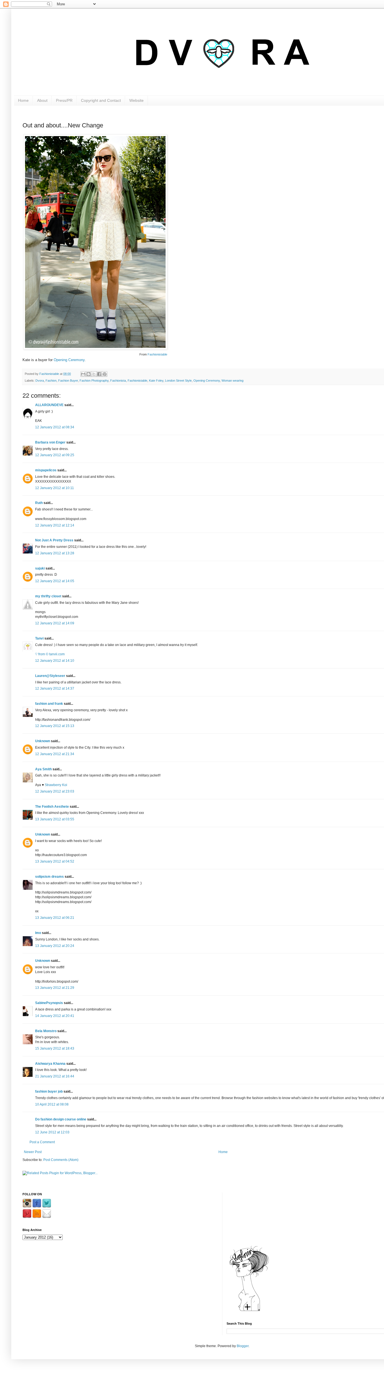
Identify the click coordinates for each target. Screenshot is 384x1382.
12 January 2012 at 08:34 (54, 427)
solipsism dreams (49, 877)
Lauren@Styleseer (50, 676)
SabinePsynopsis (49, 1003)
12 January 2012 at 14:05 (54, 581)
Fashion (51, 380)
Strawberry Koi (56, 785)
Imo (38, 933)
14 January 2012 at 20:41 (54, 1016)
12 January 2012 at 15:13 (54, 726)
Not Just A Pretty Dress (54, 540)
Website (136, 100)
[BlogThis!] (88, 374)
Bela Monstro (46, 1031)
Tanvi (39, 638)
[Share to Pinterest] (104, 374)
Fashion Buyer (68, 380)
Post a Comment (42, 1142)
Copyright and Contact (101, 100)
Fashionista (118, 380)
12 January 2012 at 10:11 (54, 488)
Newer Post (33, 1152)
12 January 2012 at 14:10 (54, 661)
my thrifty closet (48, 596)
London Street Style (178, 380)
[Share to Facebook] (99, 374)
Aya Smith (43, 769)
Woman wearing (232, 380)
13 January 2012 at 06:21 (54, 918)
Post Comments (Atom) (60, 1160)
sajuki (40, 568)
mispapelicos (46, 470)
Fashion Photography (94, 380)
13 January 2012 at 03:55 (54, 819)
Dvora (39, 380)
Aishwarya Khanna (50, 1064)
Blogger (243, 1346)
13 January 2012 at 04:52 (54, 861)
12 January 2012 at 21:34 (54, 754)
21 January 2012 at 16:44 (54, 1076)
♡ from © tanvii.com (50, 654)
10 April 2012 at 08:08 (52, 1104)
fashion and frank (49, 704)
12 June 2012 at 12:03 (52, 1132)
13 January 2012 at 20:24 (54, 946)
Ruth (39, 503)
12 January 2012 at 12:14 (54, 525)
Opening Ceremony (69, 360)
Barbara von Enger (50, 442)
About (42, 100)
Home (23, 100)
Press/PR (64, 100)
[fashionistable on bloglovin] (249, 1311)
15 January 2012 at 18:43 (54, 1048)
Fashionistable (157, 354)
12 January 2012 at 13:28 (54, 553)
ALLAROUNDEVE (49, 405)
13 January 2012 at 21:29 (54, 988)
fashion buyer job (49, 1091)
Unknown (42, 741)
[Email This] (83, 374)
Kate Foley (156, 380)
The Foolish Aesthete (52, 807)
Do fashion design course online (60, 1119)
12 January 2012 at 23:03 (54, 791)
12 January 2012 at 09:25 (54, 455)
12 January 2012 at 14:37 (54, 688)
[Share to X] (94, 374)
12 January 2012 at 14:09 (54, 623)
